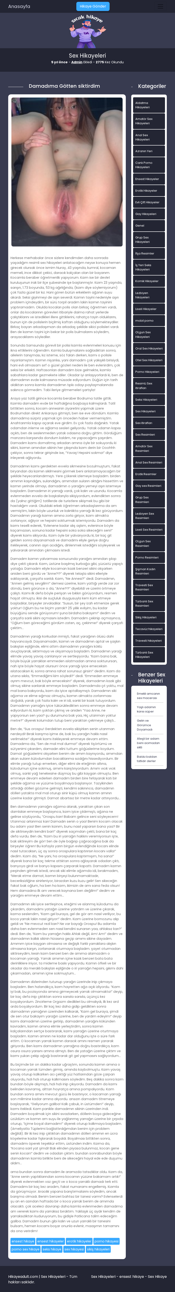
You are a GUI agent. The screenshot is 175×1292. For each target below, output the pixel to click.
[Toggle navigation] (160, 6)
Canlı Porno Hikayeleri (143, 165)
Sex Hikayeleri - (105, 1276)
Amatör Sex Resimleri (143, 448)
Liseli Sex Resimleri (148, 530)
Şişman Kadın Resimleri (145, 571)
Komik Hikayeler (147, 281)
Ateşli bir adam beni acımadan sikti (148, 743)
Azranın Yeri (143, 151)
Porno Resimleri (147, 557)
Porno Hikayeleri (147, 372)
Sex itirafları (143, 423)
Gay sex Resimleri (148, 486)
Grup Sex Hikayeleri (142, 240)
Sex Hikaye (157, 1276)
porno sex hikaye (25, 1249)
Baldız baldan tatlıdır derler (147, 759)
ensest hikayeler (50, 1241)
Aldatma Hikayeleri (142, 105)
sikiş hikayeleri (98, 1249)
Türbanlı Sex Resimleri (144, 603)
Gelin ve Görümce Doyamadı (144, 725)
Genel (139, 226)
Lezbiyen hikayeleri (142, 295)
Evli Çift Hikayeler (147, 202)
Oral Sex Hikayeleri (149, 348)
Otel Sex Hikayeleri (148, 360)
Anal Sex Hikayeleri (142, 137)
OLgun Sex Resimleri (143, 543)
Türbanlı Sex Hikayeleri (144, 655)
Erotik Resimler (146, 474)
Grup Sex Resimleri (142, 499)
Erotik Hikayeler (146, 191)
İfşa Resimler (144, 253)
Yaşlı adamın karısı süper (146, 709)
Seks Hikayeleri (146, 400)
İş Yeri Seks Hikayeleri (143, 267)
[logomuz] (87, 31)
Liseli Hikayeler (146, 309)
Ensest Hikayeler (147, 179)
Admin (76, 62)
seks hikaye (52, 1249)
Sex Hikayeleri (145, 411)
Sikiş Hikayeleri (146, 617)
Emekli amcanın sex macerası (148, 696)
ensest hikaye (23, 1241)
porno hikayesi (106, 1241)
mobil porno (144, 321)
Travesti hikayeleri (148, 641)
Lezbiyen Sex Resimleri (144, 516)
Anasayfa (19, 6)
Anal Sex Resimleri (148, 462)
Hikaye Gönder (93, 6)
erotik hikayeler (79, 1241)
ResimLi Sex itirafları (143, 385)
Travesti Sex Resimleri (144, 587)
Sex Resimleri (145, 435)
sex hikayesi (74, 1249)
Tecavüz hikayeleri (148, 629)
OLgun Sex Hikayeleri (143, 334)
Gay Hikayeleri (145, 214)
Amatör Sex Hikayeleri (143, 121)
